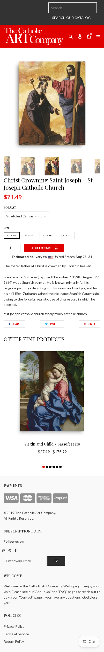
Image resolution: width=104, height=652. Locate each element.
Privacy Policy (14, 626)
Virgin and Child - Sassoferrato (52, 443)
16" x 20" (66, 235)
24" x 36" (47, 235)
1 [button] (43, 467)
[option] (52, 103)
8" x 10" (29, 235)
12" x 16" (12, 235)
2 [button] (47, 467)
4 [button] (53, 467)
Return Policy (14, 641)
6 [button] (60, 467)
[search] (72, 7)
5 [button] (57, 467)
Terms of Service (16, 634)
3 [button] (50, 467)
